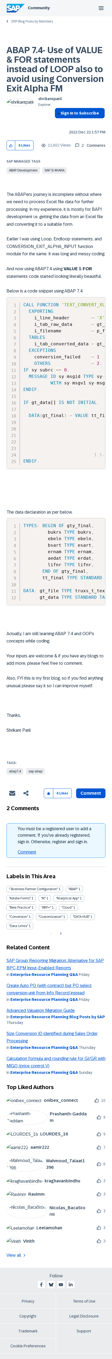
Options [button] (58, 123)
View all (14, 1255)
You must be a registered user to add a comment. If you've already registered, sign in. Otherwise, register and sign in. (54, 835)
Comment (27, 852)
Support (84, 1331)
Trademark (28, 1331)
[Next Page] (60, 933)
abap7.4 (15, 771)
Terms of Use (84, 1301)
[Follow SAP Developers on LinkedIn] (71, 1284)
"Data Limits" (18, 926)
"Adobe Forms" (20, 898)
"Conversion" (18, 917)
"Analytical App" (67, 898)
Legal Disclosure (84, 1316)
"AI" (43, 898)
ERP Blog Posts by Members (32, 21)
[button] (11, 145)
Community (39, 8)
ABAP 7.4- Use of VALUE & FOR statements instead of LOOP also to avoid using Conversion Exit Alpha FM (55, 69)
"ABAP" (73, 889)
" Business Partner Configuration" (33, 889)
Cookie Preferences (28, 1346)
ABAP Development (23, 170)
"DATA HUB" (81, 917)
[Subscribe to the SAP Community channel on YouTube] (61, 1284)
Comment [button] (90, 793)
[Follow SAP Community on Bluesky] (51, 1284)
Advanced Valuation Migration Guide (41, 1010)
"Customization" (50, 917)
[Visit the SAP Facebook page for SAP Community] (41, 1284)
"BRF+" (46, 907)
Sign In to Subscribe (80, 113)
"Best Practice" (20, 907)
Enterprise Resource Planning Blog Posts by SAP (57, 1017)
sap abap (35, 771)
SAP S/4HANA (54, 170)
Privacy (28, 1301)
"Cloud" (67, 907)
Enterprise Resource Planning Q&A (44, 974)
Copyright (27, 1316)
